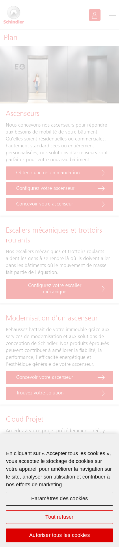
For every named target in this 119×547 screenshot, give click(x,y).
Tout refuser (59, 517)
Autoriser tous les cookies (59, 535)
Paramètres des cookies (59, 498)
